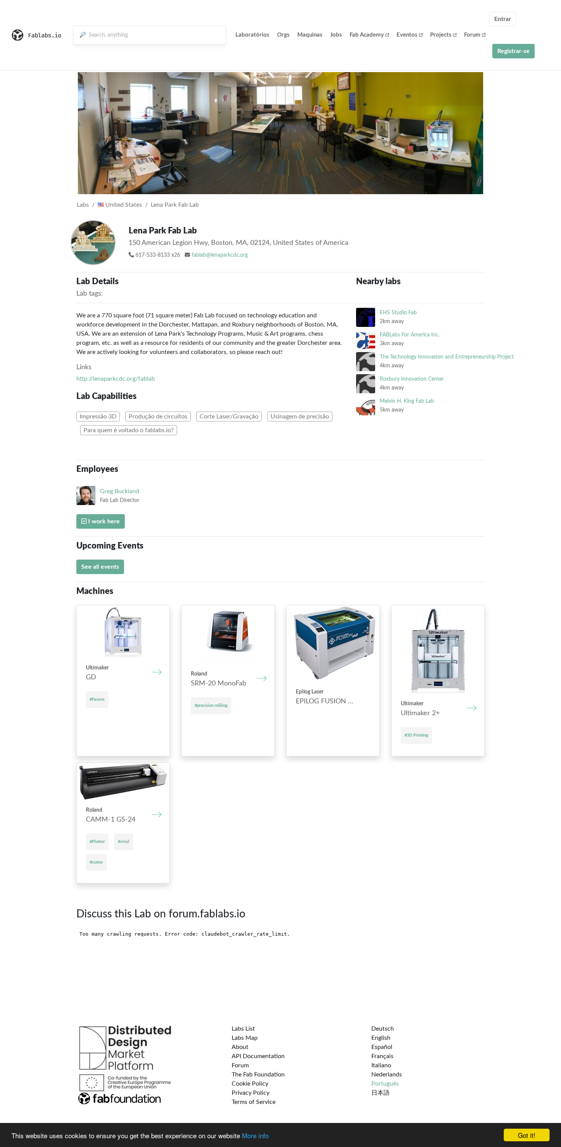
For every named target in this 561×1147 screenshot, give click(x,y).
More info (255, 1135)
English (380, 1038)
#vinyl (123, 842)
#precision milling (211, 705)
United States (123, 205)
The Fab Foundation (258, 1074)
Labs (83, 205)
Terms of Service (254, 1102)
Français (382, 1056)
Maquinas (309, 35)
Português (385, 1084)
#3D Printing (416, 735)
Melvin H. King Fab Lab (407, 401)
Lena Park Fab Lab (175, 205)
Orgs (283, 35)
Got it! (526, 1135)
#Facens (97, 699)
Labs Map (245, 1038)
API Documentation (258, 1056)
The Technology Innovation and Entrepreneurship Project (447, 357)
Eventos (407, 35)
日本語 (380, 1093)
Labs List (243, 1029)
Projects (440, 35)
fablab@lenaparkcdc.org (220, 255)
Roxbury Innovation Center (412, 379)
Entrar (502, 19)
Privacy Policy (250, 1093)
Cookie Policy (250, 1084)
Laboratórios (252, 35)
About (240, 1047)
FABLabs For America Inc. (410, 335)
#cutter (96, 862)
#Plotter (97, 842)
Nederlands (386, 1074)
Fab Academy (367, 35)
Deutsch (382, 1029)
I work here (103, 521)
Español (381, 1047)
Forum (472, 35)
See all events (100, 567)
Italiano (381, 1065)
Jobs (336, 35)
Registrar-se (513, 51)
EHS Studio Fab (398, 312)
